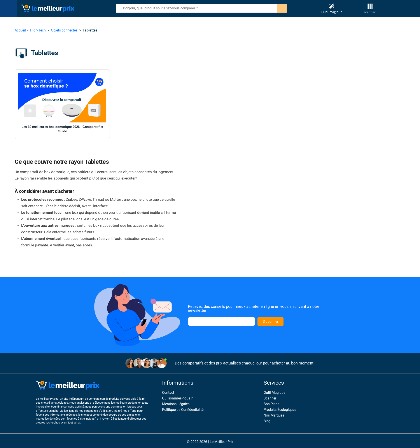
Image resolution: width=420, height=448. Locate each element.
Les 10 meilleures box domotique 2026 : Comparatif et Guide (62, 129)
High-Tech (38, 30)
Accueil (20, 30)
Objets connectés (64, 30)
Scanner (370, 12)
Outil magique (331, 12)
